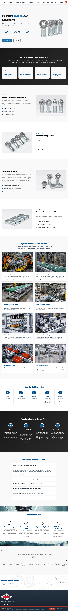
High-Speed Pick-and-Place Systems (43, 274)
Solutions (24, 2)
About (39, 2)
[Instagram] (10, 604)
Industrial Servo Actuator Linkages (43, 335)
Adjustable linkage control (25, 74)
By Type (10, 2)
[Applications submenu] (35, 2)
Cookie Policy (37, 609)
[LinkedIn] (13, 604)
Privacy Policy (43, 609)
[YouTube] (5, 604)
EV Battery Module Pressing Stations (11, 335)
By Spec (5, 2)
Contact (61, 2)
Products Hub (18, 2)
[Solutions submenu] (27, 2)
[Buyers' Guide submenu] (57, 2)
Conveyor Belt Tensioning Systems (11, 304)
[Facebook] (2, 604)
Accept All (52, 608)
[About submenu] (41, 2)
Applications (31, 2)
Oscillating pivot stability (42, 74)
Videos (47, 2)
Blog (44, 2)
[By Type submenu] (13, 2)
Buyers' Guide (53, 2)
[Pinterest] (7, 604)
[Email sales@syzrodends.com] (66, 2)
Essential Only (59, 608)
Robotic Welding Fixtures (9, 274)
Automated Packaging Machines (43, 304)
